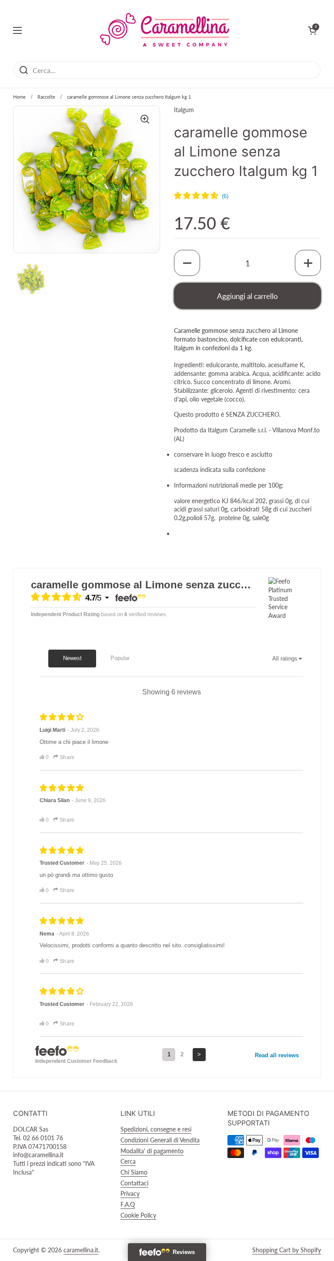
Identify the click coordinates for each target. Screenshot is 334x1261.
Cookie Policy (138, 1215)
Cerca (128, 1161)
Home (19, 97)
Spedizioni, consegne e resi (155, 1129)
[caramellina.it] (164, 30)
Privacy (130, 1193)
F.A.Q (127, 1204)
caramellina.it (80, 1250)
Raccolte (46, 97)
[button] (187, 263)
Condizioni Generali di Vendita (160, 1140)
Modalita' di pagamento (152, 1151)
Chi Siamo (133, 1172)
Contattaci (134, 1183)
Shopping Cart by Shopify (286, 1250)
